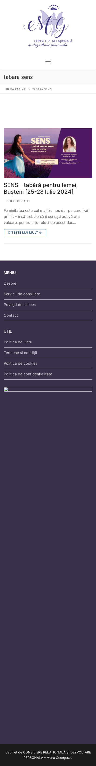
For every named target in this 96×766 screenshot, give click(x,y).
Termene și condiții (20, 352)
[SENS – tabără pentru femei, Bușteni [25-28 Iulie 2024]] (48, 153)
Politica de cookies (20, 363)
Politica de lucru (18, 342)
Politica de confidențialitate (28, 374)
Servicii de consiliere (22, 294)
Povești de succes (20, 304)
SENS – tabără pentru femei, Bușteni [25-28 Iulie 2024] (41, 188)
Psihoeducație (18, 201)
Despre (10, 283)
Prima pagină (15, 89)
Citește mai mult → (25, 232)
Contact (11, 315)
